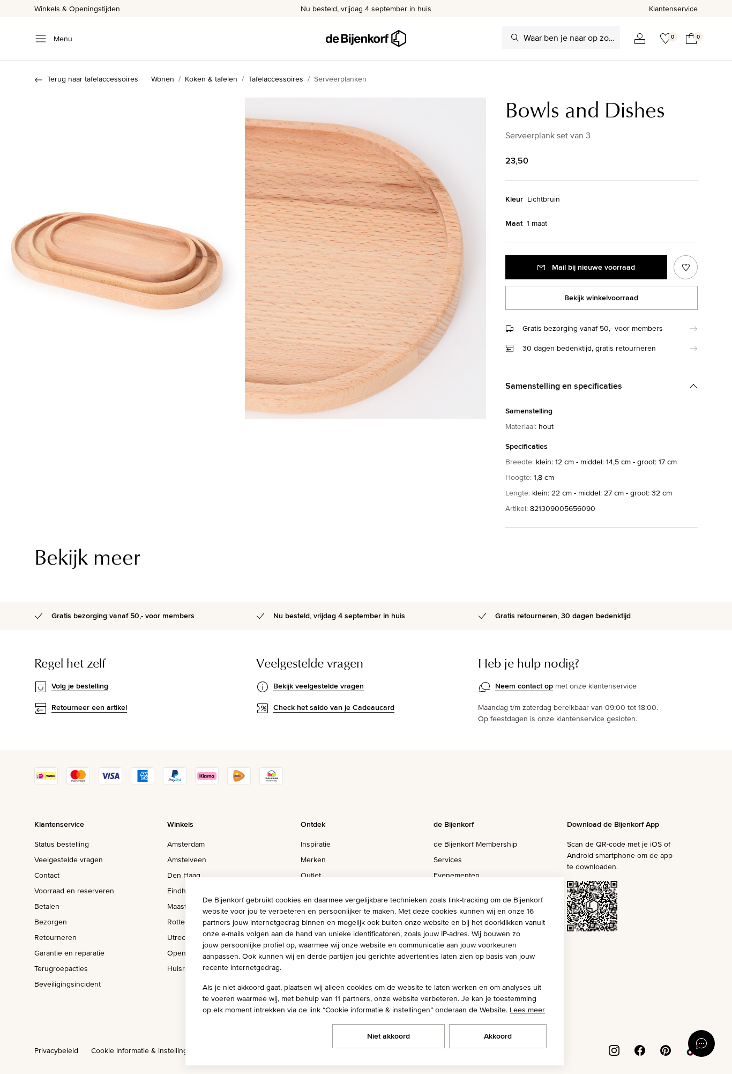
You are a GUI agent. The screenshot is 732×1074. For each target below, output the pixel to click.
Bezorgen (50, 921)
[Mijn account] (639, 38)
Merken (313, 859)
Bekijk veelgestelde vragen (318, 685)
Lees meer (527, 1009)
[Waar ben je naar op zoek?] (515, 37)
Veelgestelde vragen (68, 859)
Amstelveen (186, 859)
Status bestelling (61, 844)
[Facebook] (639, 1049)
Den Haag (183, 875)
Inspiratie (316, 844)
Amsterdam (186, 844)
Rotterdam (184, 921)
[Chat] (701, 1043)
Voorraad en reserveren (74, 890)
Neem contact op (524, 685)
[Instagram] (614, 1049)
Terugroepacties (61, 968)
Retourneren (55, 937)
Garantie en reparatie (69, 953)
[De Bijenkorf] (366, 38)
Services (448, 859)
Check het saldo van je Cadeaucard (333, 707)
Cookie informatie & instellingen (143, 1050)
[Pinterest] (665, 1049)
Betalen (46, 906)
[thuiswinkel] (271, 781)
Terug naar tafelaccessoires (92, 79)
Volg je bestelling (79, 685)
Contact (46, 875)
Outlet (311, 875)
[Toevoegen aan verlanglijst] (686, 267)
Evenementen (457, 875)
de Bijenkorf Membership (475, 844)
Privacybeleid (56, 1050)
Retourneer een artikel (89, 707)
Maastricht (184, 906)
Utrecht (179, 937)
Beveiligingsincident (67, 984)
